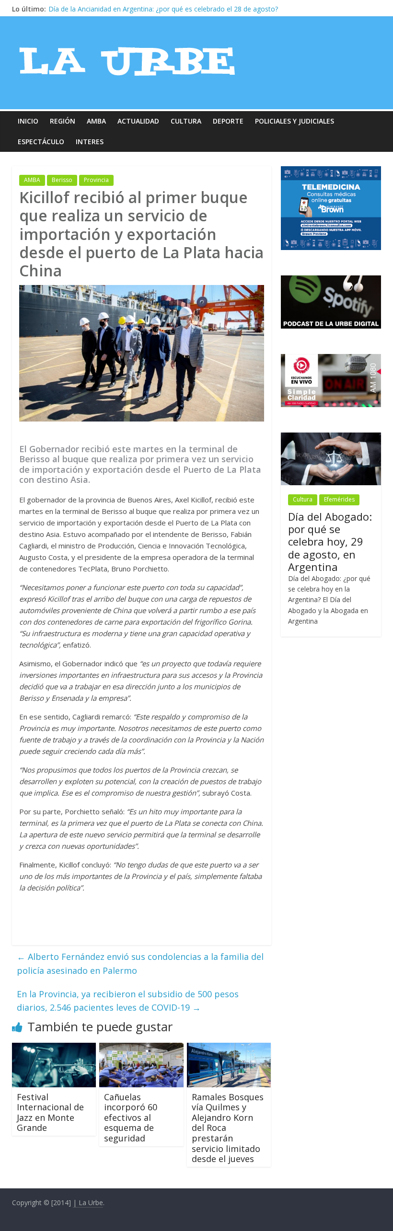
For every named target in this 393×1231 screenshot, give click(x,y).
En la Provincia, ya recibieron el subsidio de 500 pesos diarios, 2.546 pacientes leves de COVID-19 (128, 1001)
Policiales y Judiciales (294, 120)
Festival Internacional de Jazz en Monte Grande (50, 1112)
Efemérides (339, 499)
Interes (90, 141)
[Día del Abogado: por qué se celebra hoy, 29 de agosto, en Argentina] (331, 437)
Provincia (96, 180)
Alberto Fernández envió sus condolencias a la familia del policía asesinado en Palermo (140, 963)
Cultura (186, 120)
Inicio (28, 120)
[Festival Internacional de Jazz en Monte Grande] (54, 1048)
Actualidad (138, 120)
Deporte (228, 120)
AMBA (96, 120)
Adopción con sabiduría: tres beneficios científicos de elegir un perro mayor (164, 8)
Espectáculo (41, 141)
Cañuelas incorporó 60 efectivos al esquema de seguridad (130, 1117)
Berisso (62, 180)
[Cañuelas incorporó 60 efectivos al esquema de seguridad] (141, 1048)
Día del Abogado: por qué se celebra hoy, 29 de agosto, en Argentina (330, 541)
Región (62, 120)
